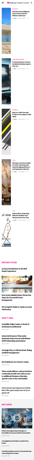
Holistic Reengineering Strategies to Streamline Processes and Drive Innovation (16, 432)
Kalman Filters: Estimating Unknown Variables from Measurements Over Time (20, 216)
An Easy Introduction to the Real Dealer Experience (14, 270)
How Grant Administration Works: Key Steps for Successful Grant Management (16, 297)
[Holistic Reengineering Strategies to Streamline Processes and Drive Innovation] (17, 418)
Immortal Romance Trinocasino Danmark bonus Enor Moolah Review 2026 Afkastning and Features (16, 338)
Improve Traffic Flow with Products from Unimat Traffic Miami (21, 115)
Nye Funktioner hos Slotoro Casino (15, 362)
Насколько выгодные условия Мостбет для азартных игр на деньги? (16, 390)
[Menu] (3, 3)
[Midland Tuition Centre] (18, 3)
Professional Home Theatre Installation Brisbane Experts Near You (21, 64)
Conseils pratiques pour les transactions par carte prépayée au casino (16, 452)
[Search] (31, 3)
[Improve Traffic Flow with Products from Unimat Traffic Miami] (6, 132)
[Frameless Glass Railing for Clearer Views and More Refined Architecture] (6, 31)
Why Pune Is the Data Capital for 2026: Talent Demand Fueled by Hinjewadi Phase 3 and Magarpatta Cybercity (21, 166)
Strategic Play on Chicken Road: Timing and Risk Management (17, 351)
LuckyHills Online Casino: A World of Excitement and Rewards (15, 325)
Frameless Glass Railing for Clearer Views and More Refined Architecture (21, 14)
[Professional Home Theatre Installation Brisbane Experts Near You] (6, 81)
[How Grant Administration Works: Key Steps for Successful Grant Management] (17, 284)
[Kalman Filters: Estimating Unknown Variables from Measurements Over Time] (6, 233)
